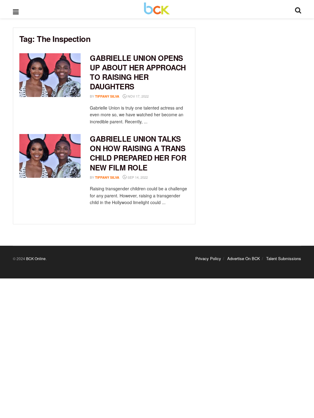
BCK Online (36, 258)
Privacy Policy (208, 258)
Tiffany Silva (107, 96)
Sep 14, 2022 (137, 177)
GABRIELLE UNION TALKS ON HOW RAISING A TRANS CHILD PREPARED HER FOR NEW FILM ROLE (138, 153)
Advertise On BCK (243, 258)
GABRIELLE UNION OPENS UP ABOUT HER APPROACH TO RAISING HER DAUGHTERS (138, 72)
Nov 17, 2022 (138, 96)
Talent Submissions (283, 258)
